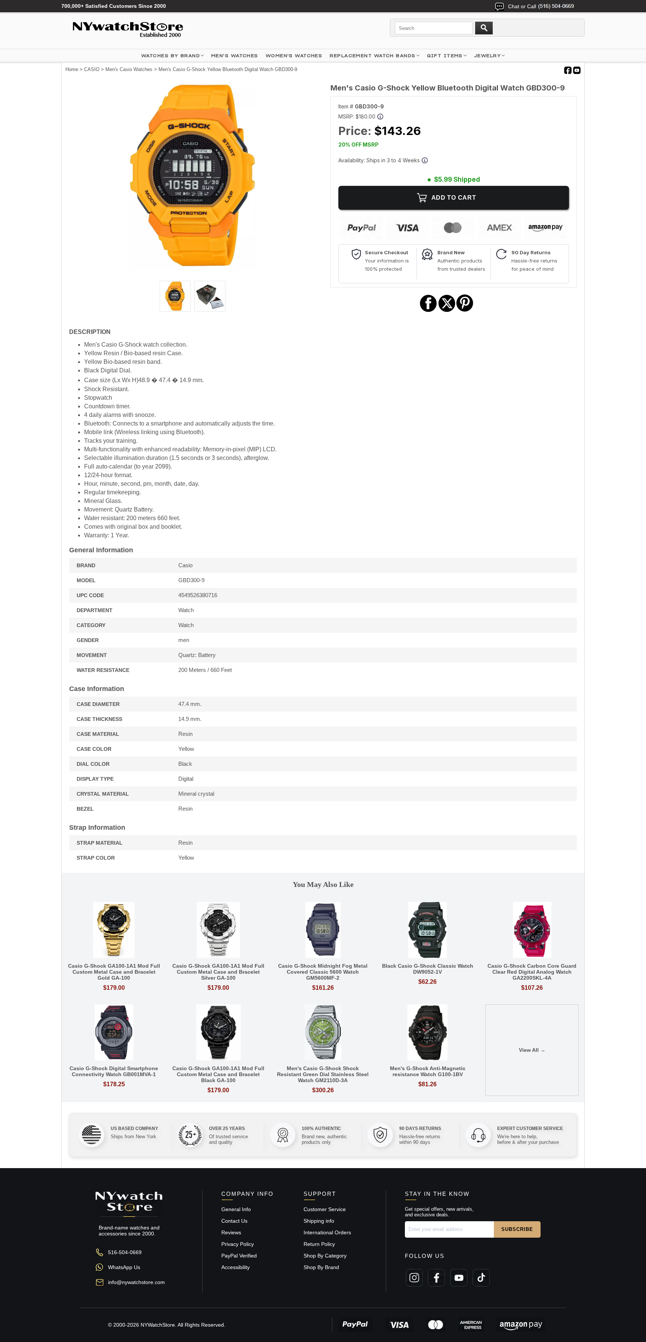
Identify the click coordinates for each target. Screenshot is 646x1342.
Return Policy (319, 1244)
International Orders (327, 1232)
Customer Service (325, 1209)
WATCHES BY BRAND (170, 55)
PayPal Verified (239, 1256)
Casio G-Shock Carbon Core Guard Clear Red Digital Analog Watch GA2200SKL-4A (531, 972)
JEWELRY (487, 55)
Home (71, 69)
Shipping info (319, 1221)
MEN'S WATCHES (234, 55)
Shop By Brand (321, 1267)
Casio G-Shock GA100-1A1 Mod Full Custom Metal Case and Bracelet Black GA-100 (218, 1074)
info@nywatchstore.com (136, 1282)
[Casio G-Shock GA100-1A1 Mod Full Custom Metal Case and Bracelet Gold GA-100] (114, 930)
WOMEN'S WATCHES (294, 55)
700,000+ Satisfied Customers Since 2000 (113, 6)
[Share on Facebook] (428, 311)
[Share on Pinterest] (465, 311)
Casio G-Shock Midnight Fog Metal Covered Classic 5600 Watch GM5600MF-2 (322, 972)
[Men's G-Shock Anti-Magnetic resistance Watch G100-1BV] (427, 1033)
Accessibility (235, 1267)
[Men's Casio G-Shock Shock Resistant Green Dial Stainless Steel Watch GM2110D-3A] (323, 1033)
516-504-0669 (125, 1252)
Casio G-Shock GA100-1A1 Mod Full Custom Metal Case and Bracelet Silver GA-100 (218, 972)
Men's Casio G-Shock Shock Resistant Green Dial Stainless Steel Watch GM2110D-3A (323, 1074)
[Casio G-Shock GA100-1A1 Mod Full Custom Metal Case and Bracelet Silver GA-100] (218, 930)
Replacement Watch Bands (372, 55)
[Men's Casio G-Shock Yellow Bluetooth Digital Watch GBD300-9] (192, 268)
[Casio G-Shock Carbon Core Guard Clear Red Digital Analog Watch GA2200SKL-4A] (532, 930)
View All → (532, 1050)
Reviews (231, 1232)
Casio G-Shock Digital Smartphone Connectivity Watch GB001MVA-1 (114, 1071)
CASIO (91, 69)
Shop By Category (325, 1256)
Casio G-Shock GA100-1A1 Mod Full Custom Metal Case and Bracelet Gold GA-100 (114, 972)
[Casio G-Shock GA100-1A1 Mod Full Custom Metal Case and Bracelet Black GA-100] (218, 1033)
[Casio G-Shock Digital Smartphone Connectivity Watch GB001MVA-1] (114, 1033)
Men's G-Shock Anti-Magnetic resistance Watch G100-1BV (427, 1071)
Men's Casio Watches (129, 69)
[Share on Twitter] (447, 311)
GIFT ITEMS (445, 55)
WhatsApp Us (124, 1267)
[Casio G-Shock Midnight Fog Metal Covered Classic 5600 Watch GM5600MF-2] (323, 930)
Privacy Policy (237, 1244)
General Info (236, 1209)
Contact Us (234, 1221)
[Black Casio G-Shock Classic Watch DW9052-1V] (427, 930)
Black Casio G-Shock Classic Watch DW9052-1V (427, 969)
